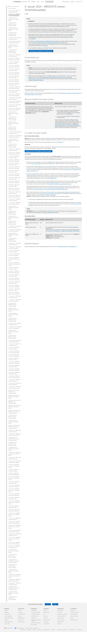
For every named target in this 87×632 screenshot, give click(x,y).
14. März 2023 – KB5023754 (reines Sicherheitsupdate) (14, 94)
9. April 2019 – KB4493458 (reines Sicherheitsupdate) (13, 510)
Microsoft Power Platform (61, 619)
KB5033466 (55, 182)
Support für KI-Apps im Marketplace (62, 614)
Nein (55, 604)
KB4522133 (72, 34)
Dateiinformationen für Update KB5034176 (68, 246)
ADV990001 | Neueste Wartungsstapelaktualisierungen (60, 184)
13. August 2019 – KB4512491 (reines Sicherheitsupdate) (14, 461)
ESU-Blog (46, 45)
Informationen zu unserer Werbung (62, 629)
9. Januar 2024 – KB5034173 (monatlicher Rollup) (14, 11)
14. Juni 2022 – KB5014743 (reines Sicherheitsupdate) (14, 167)
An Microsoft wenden (23, 629)
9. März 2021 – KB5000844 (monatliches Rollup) (14, 289)
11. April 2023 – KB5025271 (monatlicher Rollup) (14, 84)
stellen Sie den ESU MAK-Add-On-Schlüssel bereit (67, 192)
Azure (44, 614)
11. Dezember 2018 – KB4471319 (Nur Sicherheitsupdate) (12, 556)
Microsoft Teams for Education (35, 614)
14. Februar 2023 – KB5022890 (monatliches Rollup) (14, 98)
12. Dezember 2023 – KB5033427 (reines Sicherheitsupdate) (12, 24)
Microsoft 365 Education (34, 616)
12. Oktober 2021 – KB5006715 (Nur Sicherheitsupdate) (14, 230)
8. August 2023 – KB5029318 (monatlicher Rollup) (14, 55)
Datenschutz (39, 629)
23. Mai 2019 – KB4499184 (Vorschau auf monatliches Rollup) (14, 490)
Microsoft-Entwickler (60, 610)
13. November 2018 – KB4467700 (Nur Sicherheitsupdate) (12, 566)
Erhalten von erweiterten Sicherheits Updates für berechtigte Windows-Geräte (48, 42)
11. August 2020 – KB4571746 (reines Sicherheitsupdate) (14, 341)
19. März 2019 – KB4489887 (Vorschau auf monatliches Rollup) (14, 514)
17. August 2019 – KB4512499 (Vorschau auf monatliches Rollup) (14, 454)
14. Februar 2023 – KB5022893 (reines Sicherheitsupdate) (14, 102)
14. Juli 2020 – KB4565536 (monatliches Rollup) (13, 348)
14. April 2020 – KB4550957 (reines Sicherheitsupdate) (14, 369)
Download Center (20, 612)
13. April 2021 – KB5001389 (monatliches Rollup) (14, 282)
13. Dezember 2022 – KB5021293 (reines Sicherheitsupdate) (12, 118)
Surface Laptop (6, 612)
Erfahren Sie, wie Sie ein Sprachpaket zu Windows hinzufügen (38, 151)
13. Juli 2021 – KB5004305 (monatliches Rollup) (13, 251)
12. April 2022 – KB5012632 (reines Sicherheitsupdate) (14, 182)
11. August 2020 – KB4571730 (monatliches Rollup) (14, 344)
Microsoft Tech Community (61, 616)
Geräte (38, 1)
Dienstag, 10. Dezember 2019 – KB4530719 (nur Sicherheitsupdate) (14, 402)
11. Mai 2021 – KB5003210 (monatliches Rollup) (14, 275)
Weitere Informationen (21, 621)
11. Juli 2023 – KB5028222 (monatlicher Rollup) (13, 62)
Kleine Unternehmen (46, 623)
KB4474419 (40, 166)
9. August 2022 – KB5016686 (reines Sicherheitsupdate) (14, 153)
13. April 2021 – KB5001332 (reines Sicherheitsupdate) (14, 286)
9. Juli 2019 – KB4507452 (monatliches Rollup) (13, 470)
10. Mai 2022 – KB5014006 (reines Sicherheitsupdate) (14, 174)
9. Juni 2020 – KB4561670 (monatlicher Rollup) (13, 359)
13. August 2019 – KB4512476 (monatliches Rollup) (14, 458)
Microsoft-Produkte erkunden (8, 621)
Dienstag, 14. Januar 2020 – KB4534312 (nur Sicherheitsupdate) (14, 392)
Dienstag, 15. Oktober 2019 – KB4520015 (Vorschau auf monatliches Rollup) (14, 427)
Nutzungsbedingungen (46, 629)
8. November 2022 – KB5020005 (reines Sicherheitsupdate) (12, 128)
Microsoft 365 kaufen (49, 1)
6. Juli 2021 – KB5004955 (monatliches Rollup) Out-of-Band (14, 259)
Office (29, 1)
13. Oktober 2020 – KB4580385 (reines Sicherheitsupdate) (14, 327)
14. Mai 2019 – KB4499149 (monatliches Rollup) (14, 498)
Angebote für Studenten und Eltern (36, 622)
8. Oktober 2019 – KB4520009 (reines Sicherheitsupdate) (14, 434)
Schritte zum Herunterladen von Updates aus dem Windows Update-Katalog (63, 231)
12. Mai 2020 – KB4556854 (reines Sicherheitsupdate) (14, 362)
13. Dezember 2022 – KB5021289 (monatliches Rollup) (13, 113)
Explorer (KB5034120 (49, 212)
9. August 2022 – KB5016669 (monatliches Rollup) (14, 149)
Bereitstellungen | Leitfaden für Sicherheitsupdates (69, 93)
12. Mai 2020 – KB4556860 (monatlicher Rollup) (14, 366)
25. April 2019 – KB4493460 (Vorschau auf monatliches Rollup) (14, 502)
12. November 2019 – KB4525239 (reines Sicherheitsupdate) (12, 417)
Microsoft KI (45, 610)
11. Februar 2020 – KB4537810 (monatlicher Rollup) (14, 384)
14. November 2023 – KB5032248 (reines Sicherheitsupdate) (12, 34)
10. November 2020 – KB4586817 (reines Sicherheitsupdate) (12, 320)
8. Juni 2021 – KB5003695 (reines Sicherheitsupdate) (13, 271)
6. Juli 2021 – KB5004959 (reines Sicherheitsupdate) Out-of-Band (14, 264)
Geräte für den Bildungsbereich (35, 612)
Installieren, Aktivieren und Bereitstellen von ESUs (46, 41)
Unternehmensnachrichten (74, 614)
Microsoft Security (46, 612)
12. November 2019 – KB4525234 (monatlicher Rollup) (13, 422)
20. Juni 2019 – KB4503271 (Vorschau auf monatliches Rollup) (14, 478)
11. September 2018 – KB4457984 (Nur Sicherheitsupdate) (13, 598)
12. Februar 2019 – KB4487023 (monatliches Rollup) (14, 534)
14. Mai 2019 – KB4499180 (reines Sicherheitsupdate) (14, 494)
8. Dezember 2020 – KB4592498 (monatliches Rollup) (13, 310)
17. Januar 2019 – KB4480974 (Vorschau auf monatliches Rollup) (14, 539)
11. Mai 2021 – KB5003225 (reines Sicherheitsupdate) (14, 279)
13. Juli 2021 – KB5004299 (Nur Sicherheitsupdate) (13, 254)
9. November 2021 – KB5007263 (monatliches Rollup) (13, 218)
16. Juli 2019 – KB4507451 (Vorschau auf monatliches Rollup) (13, 466)
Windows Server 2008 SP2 (13, 6)
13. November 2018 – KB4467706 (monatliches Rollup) (13, 571)
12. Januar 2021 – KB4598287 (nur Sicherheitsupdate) (14, 300)
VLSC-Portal (50, 192)
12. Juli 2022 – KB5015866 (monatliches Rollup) (13, 157)
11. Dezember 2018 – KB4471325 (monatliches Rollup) (13, 551)
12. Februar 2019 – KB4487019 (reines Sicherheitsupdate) (14, 531)
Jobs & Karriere (72, 610)
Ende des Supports (12, 8)
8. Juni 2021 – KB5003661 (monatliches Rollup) (13, 268)
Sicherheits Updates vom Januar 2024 (34, 94)
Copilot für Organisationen (8, 616)
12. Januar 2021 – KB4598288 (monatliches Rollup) (14, 296)
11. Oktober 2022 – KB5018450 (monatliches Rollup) (14, 132)
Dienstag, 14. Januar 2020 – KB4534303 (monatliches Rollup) (14, 397)
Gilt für (27, 13)
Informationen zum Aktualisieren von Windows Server (41, 51)
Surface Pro (6, 610)
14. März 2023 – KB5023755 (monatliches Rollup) (14, 91)
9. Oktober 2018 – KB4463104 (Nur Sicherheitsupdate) (14, 580)
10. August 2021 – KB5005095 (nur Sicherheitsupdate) (14, 247)
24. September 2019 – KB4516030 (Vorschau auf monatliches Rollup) (13, 439)
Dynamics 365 (46, 616)
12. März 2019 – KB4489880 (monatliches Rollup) (14, 518)
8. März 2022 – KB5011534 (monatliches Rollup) (14, 185)
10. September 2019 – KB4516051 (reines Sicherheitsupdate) (13, 444)
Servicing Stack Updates (38, 189)
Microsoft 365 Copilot (47, 619)
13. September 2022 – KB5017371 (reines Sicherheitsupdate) (13, 145)
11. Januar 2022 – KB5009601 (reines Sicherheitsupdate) (14, 203)
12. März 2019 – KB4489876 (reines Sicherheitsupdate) (14, 522)
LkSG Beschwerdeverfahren (74, 619)
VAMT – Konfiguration (51, 195)
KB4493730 (50, 162)
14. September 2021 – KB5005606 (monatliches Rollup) (13, 235)
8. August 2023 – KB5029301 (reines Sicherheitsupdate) (14, 59)
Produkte (33, 1)
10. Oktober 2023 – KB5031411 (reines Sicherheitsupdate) (14, 42)
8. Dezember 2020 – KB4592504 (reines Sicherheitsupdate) (12, 305)
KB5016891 (33, 175)
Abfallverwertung (20, 619)
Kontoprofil (19, 610)
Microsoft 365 (24, 1)
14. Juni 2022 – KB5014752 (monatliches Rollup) (14, 164)
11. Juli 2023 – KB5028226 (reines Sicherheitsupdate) (13, 66)
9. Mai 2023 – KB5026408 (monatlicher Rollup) (13, 77)
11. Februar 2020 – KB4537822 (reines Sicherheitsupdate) (14, 387)
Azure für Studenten (34, 624)
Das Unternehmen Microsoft (74, 612)
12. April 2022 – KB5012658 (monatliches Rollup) (14, 178)
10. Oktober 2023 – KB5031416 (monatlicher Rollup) (14, 38)
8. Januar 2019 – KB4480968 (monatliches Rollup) (14, 546)
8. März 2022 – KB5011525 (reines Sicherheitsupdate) (14, 189)
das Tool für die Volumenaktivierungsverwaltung (48, 193)
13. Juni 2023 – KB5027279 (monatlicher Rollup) (14, 69)
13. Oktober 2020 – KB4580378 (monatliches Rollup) (14, 324)
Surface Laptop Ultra (7, 614)
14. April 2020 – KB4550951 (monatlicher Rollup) (14, 373)
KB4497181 (33, 38)
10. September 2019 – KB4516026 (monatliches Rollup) (13, 449)
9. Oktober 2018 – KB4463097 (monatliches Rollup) (14, 583)
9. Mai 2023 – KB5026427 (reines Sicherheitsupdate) (13, 80)
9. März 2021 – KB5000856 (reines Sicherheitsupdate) (14, 293)
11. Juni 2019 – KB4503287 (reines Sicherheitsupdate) (14, 486)
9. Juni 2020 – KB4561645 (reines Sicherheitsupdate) (13, 355)
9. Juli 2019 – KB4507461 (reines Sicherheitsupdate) (13, 473)
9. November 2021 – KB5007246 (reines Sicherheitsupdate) (12, 223)
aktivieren (29, 193)
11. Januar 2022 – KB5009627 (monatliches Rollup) (14, 199)
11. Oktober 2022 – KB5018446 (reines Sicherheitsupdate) (14, 136)
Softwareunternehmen (60, 621)
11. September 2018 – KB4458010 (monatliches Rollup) (13, 593)
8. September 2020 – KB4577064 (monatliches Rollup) (13, 332)
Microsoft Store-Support (21, 614)
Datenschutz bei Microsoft (74, 616)
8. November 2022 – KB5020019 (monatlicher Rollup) (13, 123)
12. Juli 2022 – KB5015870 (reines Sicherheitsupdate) (13, 160)
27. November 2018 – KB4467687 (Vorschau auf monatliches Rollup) (13, 561)
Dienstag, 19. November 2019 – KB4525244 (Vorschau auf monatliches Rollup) (14, 412)
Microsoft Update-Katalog (35, 163)
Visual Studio (59, 623)
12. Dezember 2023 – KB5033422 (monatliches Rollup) (13, 19)
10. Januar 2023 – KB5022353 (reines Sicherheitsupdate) (14, 109)
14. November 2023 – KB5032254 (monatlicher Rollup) (13, 29)
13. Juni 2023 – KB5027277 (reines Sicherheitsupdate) (14, 73)
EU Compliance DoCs (71, 629)
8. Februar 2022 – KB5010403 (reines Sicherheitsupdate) (14, 196)
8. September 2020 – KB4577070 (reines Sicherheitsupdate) (12, 337)
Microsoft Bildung (33, 610)
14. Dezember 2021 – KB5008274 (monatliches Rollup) (13, 208)
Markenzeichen (53, 629)
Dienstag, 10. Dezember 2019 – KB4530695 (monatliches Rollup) (14, 407)
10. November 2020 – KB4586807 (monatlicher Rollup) (13, 315)
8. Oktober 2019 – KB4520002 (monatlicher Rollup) (14, 431)
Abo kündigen (29, 629)
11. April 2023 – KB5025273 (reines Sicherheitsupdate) (14, 87)
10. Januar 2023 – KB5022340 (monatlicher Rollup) (14, 105)
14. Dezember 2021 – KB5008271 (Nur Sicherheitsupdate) (12, 213)
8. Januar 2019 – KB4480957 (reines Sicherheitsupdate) (14, 543)
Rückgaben (19, 616)
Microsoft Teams (46, 621)
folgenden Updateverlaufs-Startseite (36, 80)
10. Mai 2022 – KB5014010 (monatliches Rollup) (14, 171)
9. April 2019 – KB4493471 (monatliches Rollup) (13, 506)
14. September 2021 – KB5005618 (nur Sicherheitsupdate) (13, 240)
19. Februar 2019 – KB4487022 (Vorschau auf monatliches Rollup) (14, 527)
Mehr (42, 1)
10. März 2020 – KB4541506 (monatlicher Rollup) (14, 380)
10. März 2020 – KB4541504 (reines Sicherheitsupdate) (14, 376)
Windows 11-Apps (7, 623)
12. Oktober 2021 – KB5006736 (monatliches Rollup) (14, 226)
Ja (47, 604)
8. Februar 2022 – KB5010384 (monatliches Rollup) (14, 192)
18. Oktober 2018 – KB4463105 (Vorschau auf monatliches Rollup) (14, 576)
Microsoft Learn (59, 612)
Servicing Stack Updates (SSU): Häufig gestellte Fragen (56, 189)
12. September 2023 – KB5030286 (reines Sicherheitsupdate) (13, 51)
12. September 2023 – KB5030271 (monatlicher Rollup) (13, 46)
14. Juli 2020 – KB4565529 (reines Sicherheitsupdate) (13, 351)
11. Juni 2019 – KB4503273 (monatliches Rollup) (14, 482)
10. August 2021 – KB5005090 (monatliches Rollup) (14, 244)
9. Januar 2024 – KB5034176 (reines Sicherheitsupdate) (14, 15)
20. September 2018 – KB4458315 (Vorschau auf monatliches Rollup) (13, 588)
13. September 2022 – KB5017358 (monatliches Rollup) (13, 140)
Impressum (34, 629)
